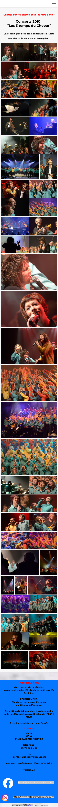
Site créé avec (17, 805)
